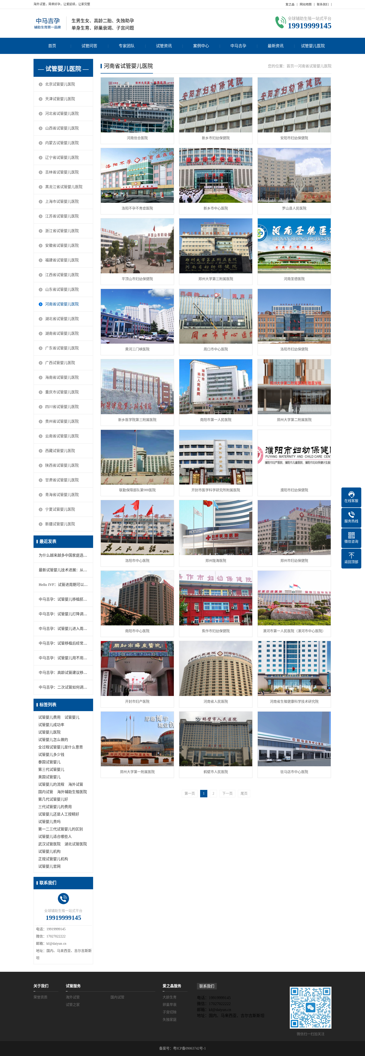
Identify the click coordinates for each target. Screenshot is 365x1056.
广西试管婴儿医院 (60, 363)
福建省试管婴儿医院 (62, 260)
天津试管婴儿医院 (60, 99)
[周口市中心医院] (215, 316)
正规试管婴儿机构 (53, 859)
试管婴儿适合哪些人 (55, 837)
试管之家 (73, 1005)
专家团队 (127, 46)
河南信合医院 (137, 138)
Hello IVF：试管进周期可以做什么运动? (71, 585)
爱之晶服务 (172, 986)
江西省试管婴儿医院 (62, 275)
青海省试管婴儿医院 (62, 495)
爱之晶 (290, 4)
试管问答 (89, 46)
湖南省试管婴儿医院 (62, 333)
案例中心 (201, 46)
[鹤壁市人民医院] (215, 739)
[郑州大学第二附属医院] (294, 386)
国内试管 (45, 792)
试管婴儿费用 (49, 717)
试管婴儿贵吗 (49, 822)
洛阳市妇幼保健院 (294, 349)
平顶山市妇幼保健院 (137, 279)
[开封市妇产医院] (137, 668)
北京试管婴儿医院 (60, 84)
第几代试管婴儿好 (53, 799)
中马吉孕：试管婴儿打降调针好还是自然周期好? (79, 614)
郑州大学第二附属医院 (294, 420)
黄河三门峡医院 (137, 349)
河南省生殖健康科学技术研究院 (294, 701)
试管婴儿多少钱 (51, 755)
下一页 (227, 793)
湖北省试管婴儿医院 (62, 319)
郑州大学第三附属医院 (215, 279)
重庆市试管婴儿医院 (62, 392)
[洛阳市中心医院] (137, 527)
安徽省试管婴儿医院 (62, 245)
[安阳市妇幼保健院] (294, 105)
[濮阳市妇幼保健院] (294, 457)
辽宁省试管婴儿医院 (62, 158)
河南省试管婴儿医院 (62, 304)
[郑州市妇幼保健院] (294, 527)
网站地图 (306, 4)
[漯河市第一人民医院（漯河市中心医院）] (294, 598)
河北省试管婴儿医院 (62, 114)
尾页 (244, 793)
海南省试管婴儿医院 (62, 377)
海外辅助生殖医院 (72, 792)
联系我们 (323, 4)
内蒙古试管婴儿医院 (62, 143)
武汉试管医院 (49, 844)
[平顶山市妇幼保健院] (137, 245)
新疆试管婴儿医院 (60, 524)
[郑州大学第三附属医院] (215, 245)
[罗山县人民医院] (294, 175)
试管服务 (73, 986)
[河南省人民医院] (215, 668)
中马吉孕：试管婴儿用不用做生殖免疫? (71, 658)
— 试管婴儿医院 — (63, 69)
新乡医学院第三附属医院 (137, 420)
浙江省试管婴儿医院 (62, 231)
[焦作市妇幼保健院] (215, 598)
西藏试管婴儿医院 (60, 451)
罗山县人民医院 (294, 208)
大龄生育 (170, 997)
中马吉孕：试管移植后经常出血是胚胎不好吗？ (78, 643)
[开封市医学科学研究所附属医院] (215, 457)
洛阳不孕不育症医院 (137, 208)
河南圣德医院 (294, 279)
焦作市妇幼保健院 (216, 631)
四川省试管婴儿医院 (62, 407)
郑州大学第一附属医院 (137, 772)
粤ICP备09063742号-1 (189, 1048)
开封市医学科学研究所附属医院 (215, 490)
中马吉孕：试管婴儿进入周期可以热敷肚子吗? (77, 629)
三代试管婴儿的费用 (55, 807)
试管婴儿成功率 (51, 725)
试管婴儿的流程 (51, 784)
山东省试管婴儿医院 (62, 289)
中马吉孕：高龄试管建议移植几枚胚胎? (71, 673)
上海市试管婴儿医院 (62, 201)
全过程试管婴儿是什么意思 (60, 747)
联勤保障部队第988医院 (137, 490)
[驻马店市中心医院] (294, 739)
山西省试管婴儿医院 (62, 128)
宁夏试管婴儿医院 (60, 509)
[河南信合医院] (137, 105)
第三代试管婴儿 (51, 770)
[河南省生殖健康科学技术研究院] (294, 668)
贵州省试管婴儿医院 (62, 421)
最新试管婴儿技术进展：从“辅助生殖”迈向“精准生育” (83, 570)
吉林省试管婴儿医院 (62, 172)
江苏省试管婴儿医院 (62, 216)
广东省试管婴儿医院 (62, 348)
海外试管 (75, 784)
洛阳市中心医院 (137, 561)
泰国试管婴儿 (49, 762)
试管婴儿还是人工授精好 (58, 814)
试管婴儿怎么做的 (53, 740)
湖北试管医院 (76, 844)
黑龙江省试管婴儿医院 (63, 187)
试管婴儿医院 (313, 46)
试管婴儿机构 (49, 851)
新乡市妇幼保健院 (216, 138)
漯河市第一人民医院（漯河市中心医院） (294, 631)
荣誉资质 (40, 997)
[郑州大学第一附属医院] (137, 739)
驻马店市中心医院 (294, 772)
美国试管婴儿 (49, 777)
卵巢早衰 (170, 1005)
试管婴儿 (72, 717)
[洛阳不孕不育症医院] (137, 175)
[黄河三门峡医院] (137, 316)
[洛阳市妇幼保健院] (294, 316)
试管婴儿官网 (49, 866)
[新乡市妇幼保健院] (215, 105)
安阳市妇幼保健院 (294, 138)
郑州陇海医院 (215, 561)
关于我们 (41, 986)
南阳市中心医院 (137, 631)
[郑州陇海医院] (215, 527)
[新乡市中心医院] (215, 175)
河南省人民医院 (216, 701)
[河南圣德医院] (294, 245)
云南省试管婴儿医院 (62, 436)
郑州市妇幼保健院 (294, 561)
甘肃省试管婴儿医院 (62, 480)
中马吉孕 (238, 46)
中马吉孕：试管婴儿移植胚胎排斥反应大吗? (75, 599)
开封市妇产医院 (137, 701)
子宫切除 (170, 1012)
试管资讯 (164, 46)
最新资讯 (276, 46)
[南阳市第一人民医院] (215, 386)
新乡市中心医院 (216, 208)
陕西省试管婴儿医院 (62, 465)
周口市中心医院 (216, 349)
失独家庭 (170, 1019)
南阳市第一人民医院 (215, 420)
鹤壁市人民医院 (216, 772)
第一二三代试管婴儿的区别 (60, 829)
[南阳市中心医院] (137, 598)
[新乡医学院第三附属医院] (137, 386)
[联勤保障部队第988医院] (137, 457)
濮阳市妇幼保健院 (294, 490)
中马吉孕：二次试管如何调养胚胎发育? (71, 687)
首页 (52, 46)
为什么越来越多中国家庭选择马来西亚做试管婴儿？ (81, 555)
